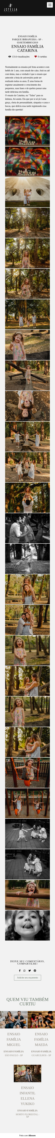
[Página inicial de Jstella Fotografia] (10, 8)
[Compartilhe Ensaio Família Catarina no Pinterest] (35, 970)
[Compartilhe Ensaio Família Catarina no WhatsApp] (24, 970)
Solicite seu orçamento (27, 977)
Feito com (27, 1135)
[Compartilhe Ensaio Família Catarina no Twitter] (29, 970)
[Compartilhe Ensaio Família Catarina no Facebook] (20, 970)
